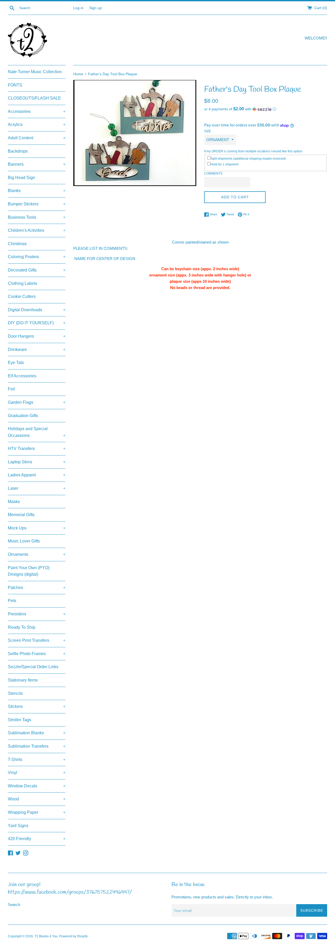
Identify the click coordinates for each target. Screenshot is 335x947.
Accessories (36, 111)
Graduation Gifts (23, 415)
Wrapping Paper (36, 812)
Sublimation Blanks (36, 733)
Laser (36, 488)
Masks (14, 501)
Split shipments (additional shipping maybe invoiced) (248, 158)
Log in (78, 8)
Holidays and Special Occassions (36, 432)
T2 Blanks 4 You (46, 936)
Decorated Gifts (36, 270)
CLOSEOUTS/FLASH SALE (34, 98)
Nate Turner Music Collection (35, 72)
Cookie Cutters (22, 296)
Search (14, 904)
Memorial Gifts (21, 514)
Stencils (15, 693)
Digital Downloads (36, 310)
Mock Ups (36, 528)
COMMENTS (213, 173)
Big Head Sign (21, 177)
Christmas (17, 243)
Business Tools (36, 217)
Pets (12, 600)
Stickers (36, 706)
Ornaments (36, 554)
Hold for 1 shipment (224, 164)
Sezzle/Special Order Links (33, 667)
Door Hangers (36, 336)
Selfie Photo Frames (36, 653)
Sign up (95, 8)
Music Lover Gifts (24, 541)
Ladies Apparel (36, 475)
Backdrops (18, 151)
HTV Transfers (36, 448)
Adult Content (36, 138)
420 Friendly (36, 838)
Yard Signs (18, 825)
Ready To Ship (21, 627)
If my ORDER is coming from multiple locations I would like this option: (253, 151)
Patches (36, 587)
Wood (36, 799)
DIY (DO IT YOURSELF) (36, 323)
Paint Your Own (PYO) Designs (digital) (28, 571)
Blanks (36, 190)
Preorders (36, 614)
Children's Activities (36, 230)
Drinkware (36, 349)
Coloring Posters (36, 257)
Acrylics (36, 124)
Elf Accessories (22, 376)
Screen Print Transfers (36, 640)
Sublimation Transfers (36, 746)
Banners (36, 164)
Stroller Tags (19, 720)
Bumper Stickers (36, 204)
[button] (265, 109)
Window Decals (36, 786)
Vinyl (36, 772)
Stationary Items (23, 680)
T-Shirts (36, 759)
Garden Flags (36, 402)
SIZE (207, 131)
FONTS (15, 85)
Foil (11, 389)
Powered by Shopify (73, 936)
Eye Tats (16, 362)
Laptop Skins (36, 462)
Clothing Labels (22, 283)
